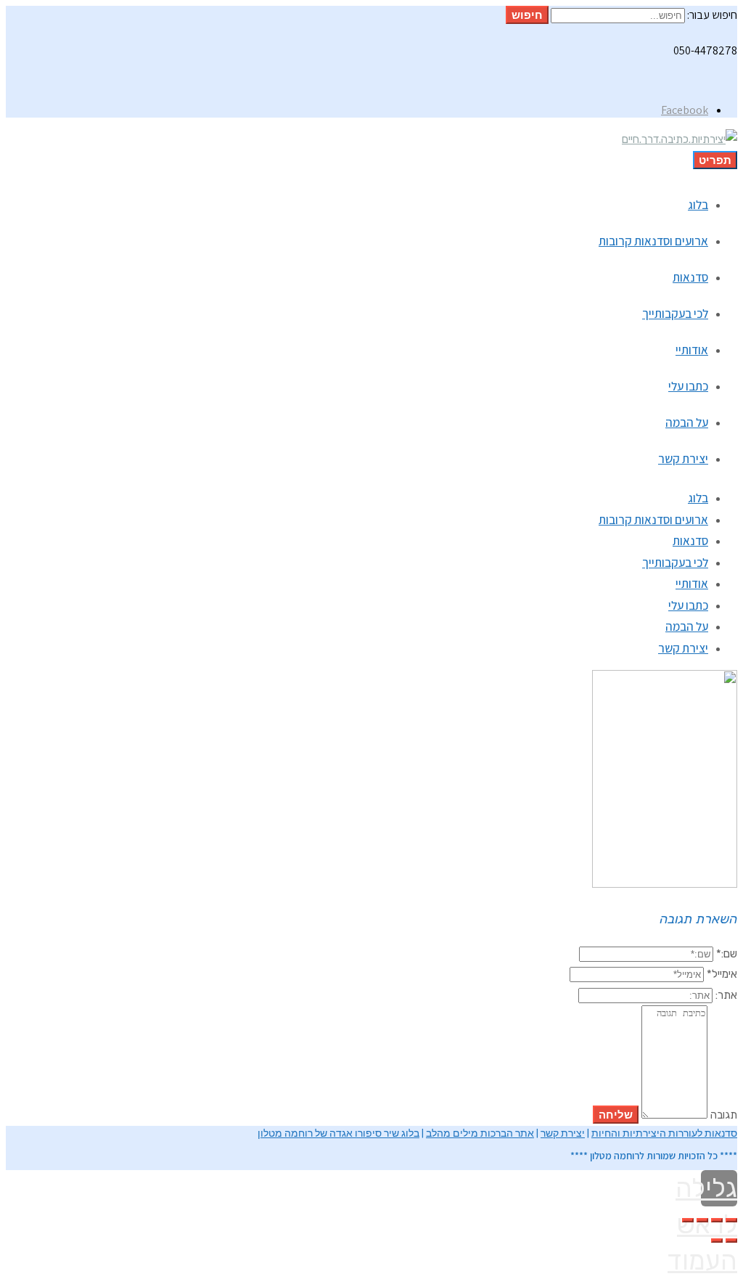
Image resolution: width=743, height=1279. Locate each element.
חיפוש (527, 15)
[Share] (717, 1220)
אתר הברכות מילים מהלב (480, 1133)
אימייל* (722, 974)
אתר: (726, 995)
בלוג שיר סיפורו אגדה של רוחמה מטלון (338, 1133)
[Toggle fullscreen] (702, 1220)
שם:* (726, 953)
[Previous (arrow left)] (731, 1240)
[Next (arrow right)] (717, 1240)
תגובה (723, 1114)
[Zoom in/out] (688, 1220)
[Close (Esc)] (731, 1220)
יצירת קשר (563, 1133)
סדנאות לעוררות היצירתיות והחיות (664, 1133)
